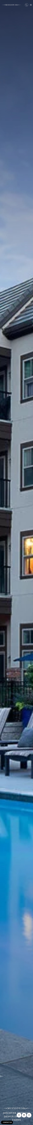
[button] (31, 4)
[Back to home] (11, 4)
